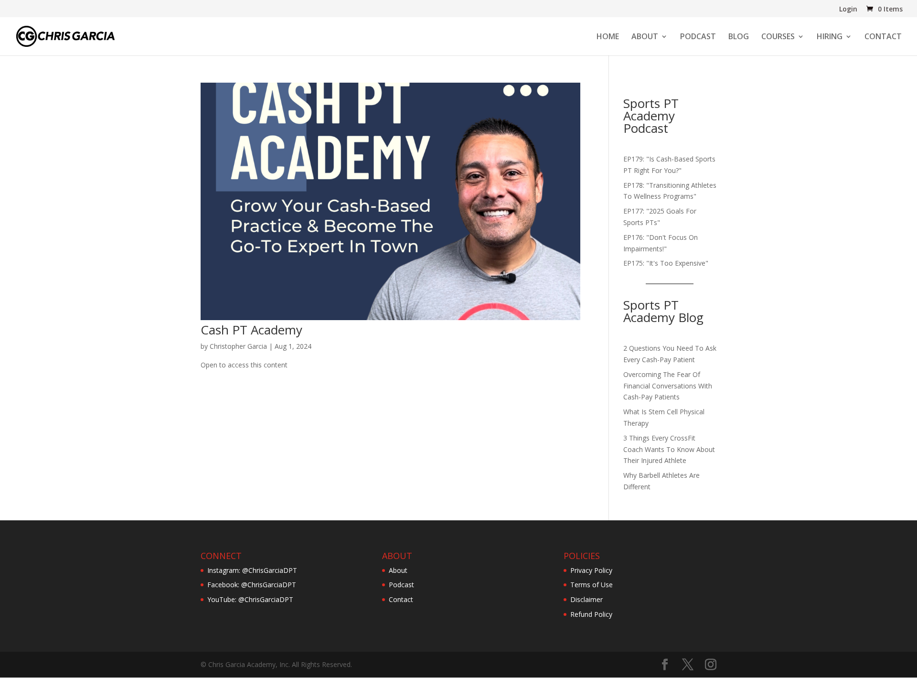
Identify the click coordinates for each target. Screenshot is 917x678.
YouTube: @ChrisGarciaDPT (250, 599)
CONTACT (883, 37)
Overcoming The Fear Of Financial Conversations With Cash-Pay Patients (667, 386)
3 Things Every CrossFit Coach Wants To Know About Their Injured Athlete (669, 449)
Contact (401, 599)
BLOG (738, 37)
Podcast (401, 584)
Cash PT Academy (251, 329)
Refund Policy (591, 614)
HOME (608, 37)
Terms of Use (591, 584)
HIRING (829, 37)
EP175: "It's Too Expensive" (665, 263)
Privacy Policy (591, 570)
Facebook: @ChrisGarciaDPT (251, 584)
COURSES (778, 37)
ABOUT (644, 37)
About (398, 570)
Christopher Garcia (238, 346)
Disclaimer (586, 599)
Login (848, 9)
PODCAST (698, 37)
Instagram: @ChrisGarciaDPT (252, 570)
